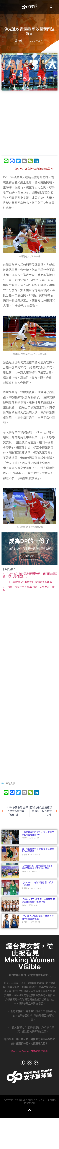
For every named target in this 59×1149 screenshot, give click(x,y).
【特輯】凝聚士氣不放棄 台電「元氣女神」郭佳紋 (30, 588)
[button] (7, 6)
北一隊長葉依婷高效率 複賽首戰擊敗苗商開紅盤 (38, 850)
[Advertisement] (29, 123)
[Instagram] (29, 1062)
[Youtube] (36, 1062)
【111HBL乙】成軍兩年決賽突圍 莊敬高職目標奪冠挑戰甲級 (38, 900)
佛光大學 (10, 783)
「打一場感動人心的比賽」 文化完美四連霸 (28, 581)
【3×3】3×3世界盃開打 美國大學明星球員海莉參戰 (38, 917)
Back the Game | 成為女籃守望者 (29, 1051)
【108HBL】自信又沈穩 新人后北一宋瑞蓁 (37, 883)
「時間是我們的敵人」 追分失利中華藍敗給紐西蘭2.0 (38, 833)
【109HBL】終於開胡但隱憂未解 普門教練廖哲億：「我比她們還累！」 (30, 575)
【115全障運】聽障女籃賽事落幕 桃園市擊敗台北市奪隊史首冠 (37, 866)
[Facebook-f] (22, 1062)
